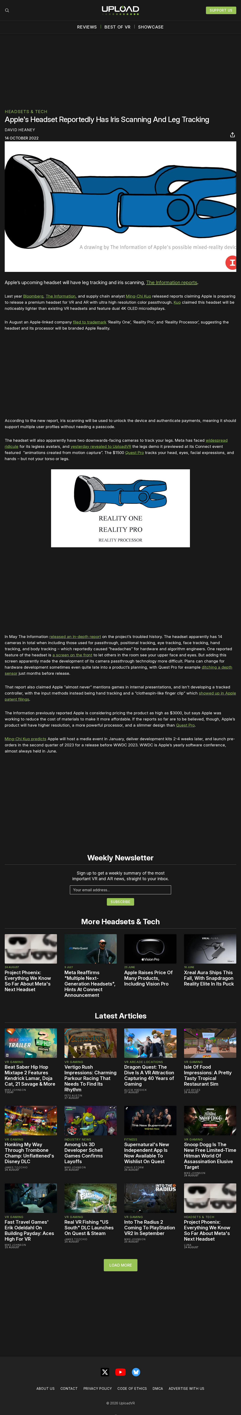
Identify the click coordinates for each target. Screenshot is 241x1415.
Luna (188, 1245)
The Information (61, 296)
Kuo (177, 302)
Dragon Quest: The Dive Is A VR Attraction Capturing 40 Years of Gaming (149, 1075)
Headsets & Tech (26, 111)
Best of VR (117, 27)
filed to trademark (89, 322)
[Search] (7, 10)
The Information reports (171, 282)
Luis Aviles (192, 1090)
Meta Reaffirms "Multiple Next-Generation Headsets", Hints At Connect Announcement (90, 984)
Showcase (151, 27)
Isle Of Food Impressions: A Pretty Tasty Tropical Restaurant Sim (208, 1075)
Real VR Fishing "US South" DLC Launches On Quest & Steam (89, 1227)
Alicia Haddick (135, 1090)
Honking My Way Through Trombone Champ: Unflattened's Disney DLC (29, 1153)
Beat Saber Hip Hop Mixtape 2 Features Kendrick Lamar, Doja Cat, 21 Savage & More (30, 1075)
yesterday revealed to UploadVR (101, 446)
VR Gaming (14, 1062)
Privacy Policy (98, 1388)
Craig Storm (134, 1167)
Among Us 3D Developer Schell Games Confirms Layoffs (83, 1153)
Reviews (87, 27)
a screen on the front (72, 655)
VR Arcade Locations (143, 1062)
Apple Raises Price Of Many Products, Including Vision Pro (148, 978)
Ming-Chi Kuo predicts (25, 738)
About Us (45, 1388)
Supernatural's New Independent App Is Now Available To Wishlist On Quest (146, 1153)
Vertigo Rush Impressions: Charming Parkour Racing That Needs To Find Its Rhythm (90, 1078)
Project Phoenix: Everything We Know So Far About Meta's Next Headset (28, 981)
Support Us (221, 10)
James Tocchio (16, 1167)
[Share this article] (232, 135)
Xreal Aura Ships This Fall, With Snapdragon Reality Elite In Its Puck (209, 978)
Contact (69, 1388)
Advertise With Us (187, 1388)
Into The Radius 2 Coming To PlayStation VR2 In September (149, 1227)
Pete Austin (73, 1095)
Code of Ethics (132, 1388)
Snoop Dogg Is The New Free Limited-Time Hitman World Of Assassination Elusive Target (210, 1156)
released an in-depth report (75, 636)
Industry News (77, 1139)
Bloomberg (33, 296)
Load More (120, 1265)
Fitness (130, 1139)
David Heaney (20, 130)
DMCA (158, 1388)
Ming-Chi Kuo (138, 296)
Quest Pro (134, 452)
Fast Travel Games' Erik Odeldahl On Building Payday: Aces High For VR (29, 1230)
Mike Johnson (15, 1090)
